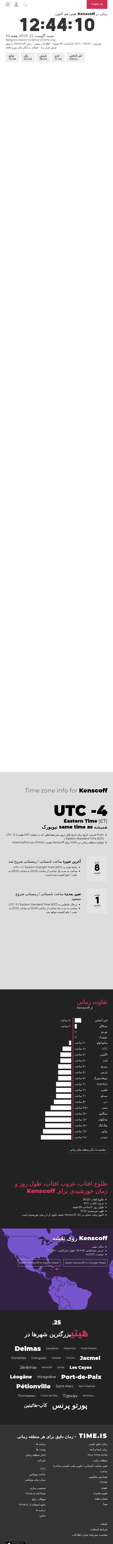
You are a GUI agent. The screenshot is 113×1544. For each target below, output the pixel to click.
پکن (28, 57)
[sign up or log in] (16, 5)
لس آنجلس (75, 57)
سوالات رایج (39, 1499)
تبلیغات (103, 1524)
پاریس (43, 57)
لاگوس (103, 1054)
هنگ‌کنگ (102, 1125)
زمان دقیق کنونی (98, 1444)
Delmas (28, 1348)
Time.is (97, 4)
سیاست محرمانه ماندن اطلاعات (89, 1534)
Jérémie (28, 1367)
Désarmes (70, 1348)
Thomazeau (26, 1396)
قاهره (104, 1090)
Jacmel (90, 1358)
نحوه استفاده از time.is (32, 1504)
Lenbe (60, 1367)
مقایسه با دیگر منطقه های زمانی (88, 1149)
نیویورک (103, 1037)
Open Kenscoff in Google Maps (85, 1262)
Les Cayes (81, 1367)
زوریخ (104, 1066)
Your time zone (97, 1455)
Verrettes (88, 1395)
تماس (42, 1515)
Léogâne (21, 1377)
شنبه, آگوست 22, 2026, (30, 36)
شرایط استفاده (99, 1529)
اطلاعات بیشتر (42, 43)
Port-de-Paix (81, 1376)
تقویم (104, 1487)
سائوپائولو (102, 1042)
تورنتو (104, 1032)
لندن (58, 57)
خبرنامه (41, 1460)
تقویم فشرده (100, 1493)
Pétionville (33, 1386)
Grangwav (38, 1358)
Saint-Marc (64, 1386)
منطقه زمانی (100, 1460)
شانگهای (102, 1119)
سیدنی (103, 1137)
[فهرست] (8, 4)
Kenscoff (47, 1367)
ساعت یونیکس (37, 1474)
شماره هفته (101, 1498)
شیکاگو (103, 1026)
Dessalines (52, 1348)
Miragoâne (46, 1377)
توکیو (12, 57)
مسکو (104, 1096)
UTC (104, 1048)
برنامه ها (41, 1444)
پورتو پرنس (69, 1405)
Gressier (56, 1357)
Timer (103, 1482)
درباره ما (41, 1510)
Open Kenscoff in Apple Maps (39, 1262)
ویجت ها (41, 1449)
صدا (105, 1504)
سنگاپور (103, 1113)
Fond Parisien (89, 1348)
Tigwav (70, 1395)
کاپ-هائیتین (35, 1405)
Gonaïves (18, 1358)
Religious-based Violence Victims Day (31, 39)
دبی (105, 1102)
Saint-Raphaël (87, 1386)
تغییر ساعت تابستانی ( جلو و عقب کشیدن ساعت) (80, 1466)
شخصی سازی (38, 1488)
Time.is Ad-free (36, 1493)
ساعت (103, 1471)
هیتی (79, 1332)
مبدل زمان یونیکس (35, 1479)
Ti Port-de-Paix (49, 1395)
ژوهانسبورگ (100, 1078)
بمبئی (104, 1107)
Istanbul (102, 1084)
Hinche (70, 1357)
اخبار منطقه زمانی (35, 1455)
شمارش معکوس (98, 1476)
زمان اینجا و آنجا (98, 1449)
